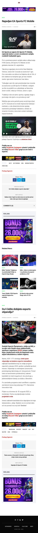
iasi (29, 429)
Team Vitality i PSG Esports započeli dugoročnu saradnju (10, 295)
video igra (5, 165)
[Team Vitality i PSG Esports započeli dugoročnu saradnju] (10, 283)
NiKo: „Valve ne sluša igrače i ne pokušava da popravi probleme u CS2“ (28, 272)
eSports (18, 429)
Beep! (31, 526)
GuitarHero (8, 526)
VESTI (3, 17)
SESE (20, 350)
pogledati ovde (7, 396)
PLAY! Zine (25, 526)
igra (22, 163)
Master (4, 432)
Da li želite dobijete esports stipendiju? (19, 189)
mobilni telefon (29, 163)
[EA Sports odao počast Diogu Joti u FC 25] (28, 283)
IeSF (33, 429)
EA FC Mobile (16, 163)
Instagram (18, 148)
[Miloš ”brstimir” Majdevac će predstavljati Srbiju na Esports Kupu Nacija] (10, 260)
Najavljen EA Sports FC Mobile (19, 465)
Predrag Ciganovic (6, 26)
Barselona (12, 429)
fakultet (25, 429)
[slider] (11, 134)
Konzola (16, 526)
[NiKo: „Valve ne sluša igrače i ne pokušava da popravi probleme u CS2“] (28, 260)
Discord (11, 150)
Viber (17, 150)
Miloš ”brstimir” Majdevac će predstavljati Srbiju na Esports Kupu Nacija (9, 272)
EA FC (10, 163)
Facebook (9, 148)
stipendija (14, 432)
